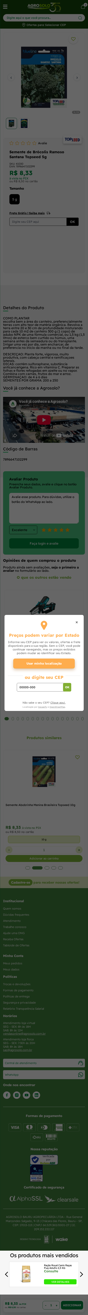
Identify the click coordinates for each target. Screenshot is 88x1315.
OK (67, 687)
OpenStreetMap (57, 707)
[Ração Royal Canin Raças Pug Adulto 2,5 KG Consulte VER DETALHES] (26, 1283)
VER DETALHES (60, 1281)
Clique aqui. (57, 702)
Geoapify (42, 707)
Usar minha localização (44, 663)
